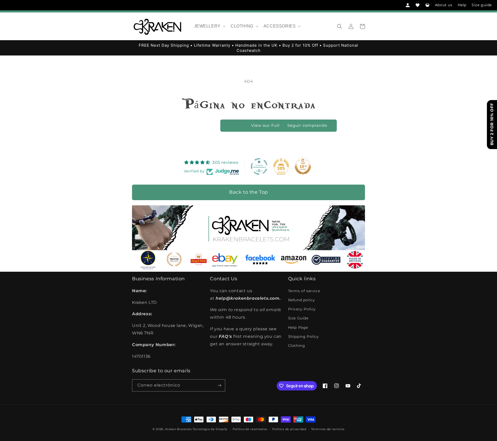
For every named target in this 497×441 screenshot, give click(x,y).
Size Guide (298, 318)
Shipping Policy (303, 336)
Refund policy (301, 300)
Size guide (482, 5)
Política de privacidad (289, 429)
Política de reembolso (250, 429)
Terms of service (304, 291)
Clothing (296, 345)
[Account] (407, 5)
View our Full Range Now (278, 125)
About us (443, 5)
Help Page (298, 327)
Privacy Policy (302, 309)
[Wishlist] (417, 5)
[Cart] (427, 5)
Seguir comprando (307, 125)
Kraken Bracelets (178, 429)
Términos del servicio (328, 429)
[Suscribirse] (219, 385)
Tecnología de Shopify (210, 429)
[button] (209, 26)
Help (462, 5)
